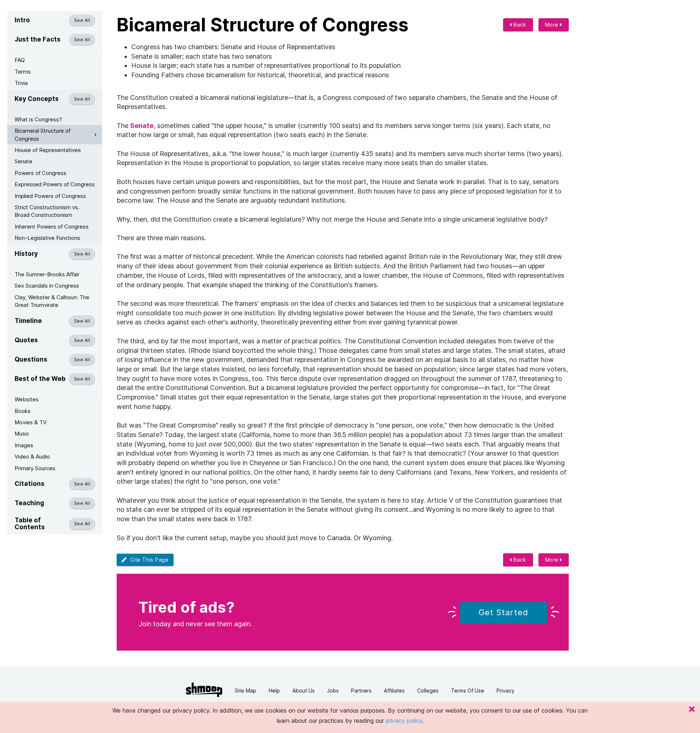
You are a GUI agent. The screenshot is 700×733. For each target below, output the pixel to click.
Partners (361, 690)
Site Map (245, 690)
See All (82, 20)
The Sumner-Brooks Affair (47, 274)
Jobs (333, 690)
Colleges (428, 690)
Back (519, 25)
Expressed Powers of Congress (55, 184)
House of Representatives (48, 150)
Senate (23, 161)
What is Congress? (38, 119)
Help (274, 690)
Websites (27, 399)
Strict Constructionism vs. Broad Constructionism (47, 211)
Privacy (505, 690)
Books (23, 411)
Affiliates (394, 690)
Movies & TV (31, 422)
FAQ (20, 59)
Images (24, 445)
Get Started (503, 612)
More (552, 25)
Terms (23, 71)
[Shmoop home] (204, 689)
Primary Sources (35, 468)
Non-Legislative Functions (47, 237)
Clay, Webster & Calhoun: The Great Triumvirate (52, 301)
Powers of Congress (40, 172)
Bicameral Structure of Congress (42, 134)
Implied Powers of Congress (50, 195)
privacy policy (404, 720)
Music (22, 433)
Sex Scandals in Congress (47, 285)
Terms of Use (467, 690)
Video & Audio (32, 456)
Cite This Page (148, 560)
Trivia (21, 82)
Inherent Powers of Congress (52, 226)
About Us (303, 690)
